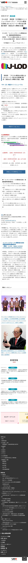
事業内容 (3, 472)
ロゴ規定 (3, 542)
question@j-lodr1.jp (10, 220)
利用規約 (3, 546)
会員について (4, 552)
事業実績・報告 (5, 459)
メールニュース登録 (5, 536)
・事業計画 (3, 463)
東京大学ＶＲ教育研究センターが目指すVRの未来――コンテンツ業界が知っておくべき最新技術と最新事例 (13, 352)
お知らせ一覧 (8, 6)
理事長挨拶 (4, 440)
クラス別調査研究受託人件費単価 (9, 457)
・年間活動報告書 (5, 469)
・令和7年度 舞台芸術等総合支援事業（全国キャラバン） (14, 505)
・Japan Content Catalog (7, 520)
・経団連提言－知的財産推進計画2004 (9, 444)
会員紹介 (4, 451)
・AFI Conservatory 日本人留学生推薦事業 (10, 482)
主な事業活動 (4, 455)
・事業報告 (3, 461)
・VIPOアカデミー (5, 476)
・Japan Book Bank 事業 (7, 526)
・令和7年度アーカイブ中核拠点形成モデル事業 (11, 529)
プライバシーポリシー (6, 544)
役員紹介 (4, 449)
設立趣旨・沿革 (5, 442)
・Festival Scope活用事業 (7, 511)
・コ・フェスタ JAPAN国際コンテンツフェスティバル (13, 507)
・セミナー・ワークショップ (7, 489)
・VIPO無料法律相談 (6, 498)
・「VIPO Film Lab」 (6, 486)
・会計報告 (3, 465)
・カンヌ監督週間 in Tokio (7, 509)
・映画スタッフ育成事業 (6, 480)
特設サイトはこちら (14, 126)
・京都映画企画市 (5, 484)
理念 (3, 438)
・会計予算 (3, 467)
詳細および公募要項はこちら (14, 171)
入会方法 (4, 554)
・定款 (2, 447)
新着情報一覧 (4, 548)
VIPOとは (3, 436)
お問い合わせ (4, 538)
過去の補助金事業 (6, 533)
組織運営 (4, 446)
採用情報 (4, 540)
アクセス (4, 453)
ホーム (2, 6)
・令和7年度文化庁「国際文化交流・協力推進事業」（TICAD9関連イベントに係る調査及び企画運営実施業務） (13, 515)
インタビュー (4, 550)
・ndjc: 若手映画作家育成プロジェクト (10, 478)
